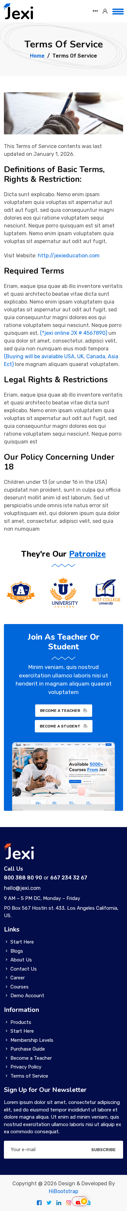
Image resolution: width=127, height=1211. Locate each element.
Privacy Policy (25, 1067)
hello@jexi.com (22, 888)
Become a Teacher (31, 1058)
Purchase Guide (27, 1049)
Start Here (22, 942)
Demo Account (27, 996)
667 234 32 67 (68, 878)
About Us (21, 960)
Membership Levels (31, 1040)
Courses (19, 987)
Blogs (16, 951)
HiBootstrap (63, 1191)
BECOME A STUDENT (60, 726)
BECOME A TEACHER (60, 710)
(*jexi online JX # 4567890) (73, 333)
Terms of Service (29, 1076)
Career (17, 978)
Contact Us (23, 969)
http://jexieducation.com (69, 255)
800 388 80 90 (23, 878)
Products (20, 1022)
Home (37, 56)
